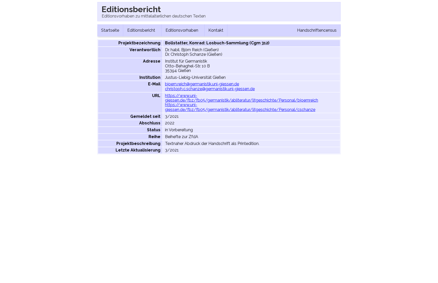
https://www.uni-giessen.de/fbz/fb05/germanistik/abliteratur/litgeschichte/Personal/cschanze (240, 107)
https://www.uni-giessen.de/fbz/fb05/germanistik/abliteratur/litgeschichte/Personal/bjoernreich (241, 98)
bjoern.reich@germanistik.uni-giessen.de (202, 84)
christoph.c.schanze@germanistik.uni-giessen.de (210, 88)
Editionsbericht (141, 30)
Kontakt (215, 30)
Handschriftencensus (317, 30)
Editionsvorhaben (182, 30)
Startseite (110, 30)
